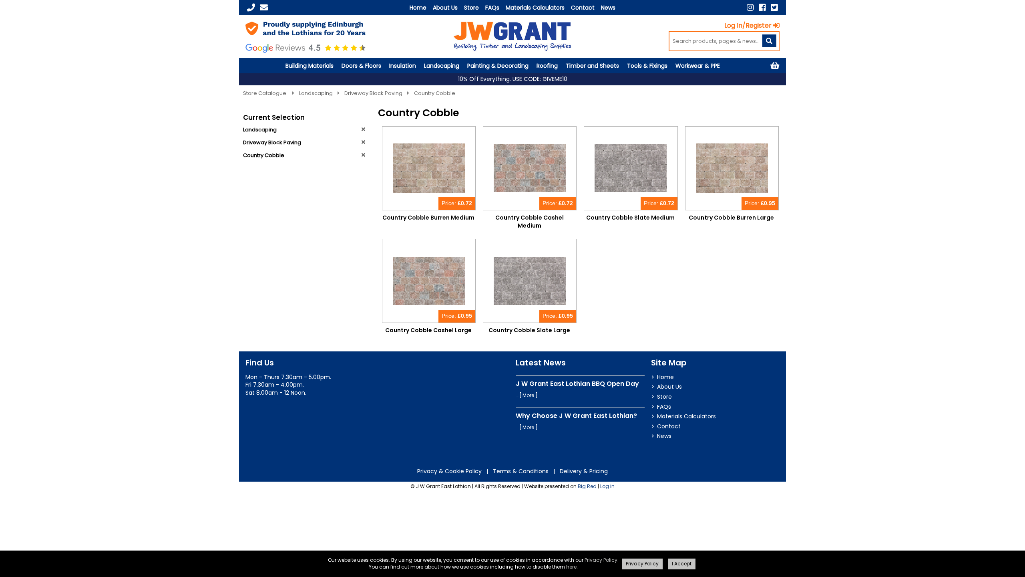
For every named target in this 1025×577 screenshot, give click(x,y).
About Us (445, 8)
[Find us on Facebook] (762, 7)
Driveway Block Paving (373, 93)
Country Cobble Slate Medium (630, 218)
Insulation (402, 66)
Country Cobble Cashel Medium (529, 222)
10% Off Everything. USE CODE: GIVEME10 (512, 79)
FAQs (492, 8)
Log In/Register (748, 25)
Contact (583, 8)
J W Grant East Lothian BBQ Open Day (577, 383)
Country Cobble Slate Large (529, 330)
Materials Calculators (535, 8)
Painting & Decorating (498, 66)
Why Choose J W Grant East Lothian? (576, 415)
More (528, 395)
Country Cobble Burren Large (731, 218)
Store (471, 8)
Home (418, 8)
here (571, 566)
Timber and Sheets (592, 66)
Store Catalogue (265, 93)
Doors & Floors (361, 66)
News (608, 8)
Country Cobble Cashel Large (428, 330)
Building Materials (309, 66)
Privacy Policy (601, 560)
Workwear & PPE (697, 66)
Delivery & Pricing (584, 471)
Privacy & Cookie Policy (449, 471)
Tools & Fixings (647, 66)
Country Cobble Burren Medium (428, 218)
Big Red (587, 486)
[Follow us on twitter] (774, 7)
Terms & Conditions (521, 471)
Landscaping (441, 66)
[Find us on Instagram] (750, 7)
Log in (607, 486)
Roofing (547, 66)
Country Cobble (434, 93)
